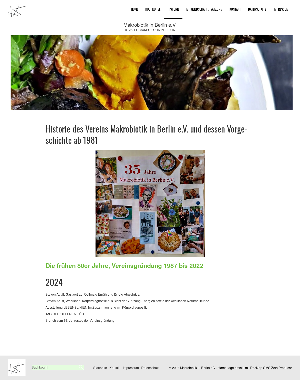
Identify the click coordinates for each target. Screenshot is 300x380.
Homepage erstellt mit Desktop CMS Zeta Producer (255, 367)
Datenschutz (257, 9)
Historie (173, 9)
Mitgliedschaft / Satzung (204, 9)
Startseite (100, 367)
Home (134, 9)
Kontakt (235, 9)
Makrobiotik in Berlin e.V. (150, 24)
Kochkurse (152, 9)
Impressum (281, 9)
